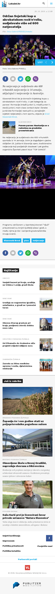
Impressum (8, 541)
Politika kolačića (11, 551)
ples (26, 240)
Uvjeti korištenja (11, 536)
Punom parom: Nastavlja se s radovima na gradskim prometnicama (34, 128)
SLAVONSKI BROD (25, 122)
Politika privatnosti (13, 546)
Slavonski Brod (12, 240)
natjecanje (38, 240)
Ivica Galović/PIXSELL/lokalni (19, 32)
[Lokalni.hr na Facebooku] (49, 538)
